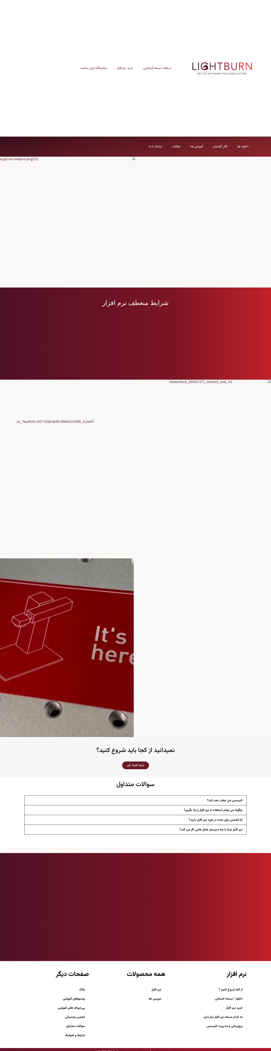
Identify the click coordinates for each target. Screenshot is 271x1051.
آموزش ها (196, 147)
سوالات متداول (75, 1026)
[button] (135, 800)
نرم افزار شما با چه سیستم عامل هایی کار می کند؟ (210, 829)
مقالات (176, 147)
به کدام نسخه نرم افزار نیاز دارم (223, 1017)
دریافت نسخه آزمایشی (157, 68)
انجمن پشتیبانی (75, 1017)
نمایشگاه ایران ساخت (93, 68)
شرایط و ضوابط (75, 1035)
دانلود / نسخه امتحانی (229, 998)
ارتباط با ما (155, 147)
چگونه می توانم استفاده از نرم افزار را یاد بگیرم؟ (213, 810)
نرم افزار (156, 989)
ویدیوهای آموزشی (74, 998)
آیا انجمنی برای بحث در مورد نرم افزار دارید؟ (215, 819)
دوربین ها (155, 998)
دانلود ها (243, 147)
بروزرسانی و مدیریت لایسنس (225, 1026)
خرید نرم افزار (125, 68)
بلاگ (82, 989)
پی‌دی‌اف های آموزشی (71, 1008)
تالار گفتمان (220, 147)
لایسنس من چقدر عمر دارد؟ (224, 800)
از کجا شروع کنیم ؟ (231, 989)
